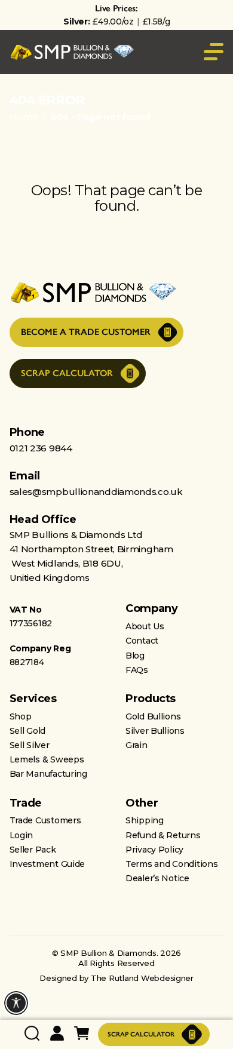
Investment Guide (47, 864)
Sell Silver (30, 745)
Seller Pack (33, 849)
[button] (11, 22)
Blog (135, 655)
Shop (21, 716)
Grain (136, 745)
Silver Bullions (155, 730)
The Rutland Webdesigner (142, 978)
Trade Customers (45, 820)
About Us (144, 626)
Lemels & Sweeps (47, 759)
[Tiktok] (116, 910)
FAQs (136, 670)
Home (24, 116)
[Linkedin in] (163, 910)
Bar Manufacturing (48, 773)
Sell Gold (27, 730)
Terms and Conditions (171, 864)
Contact (141, 640)
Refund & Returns (163, 835)
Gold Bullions (152, 716)
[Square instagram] (93, 910)
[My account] (57, 1034)
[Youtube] (69, 910)
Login (21, 835)
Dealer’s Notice (157, 878)
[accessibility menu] (16, 1003)
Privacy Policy (154, 849)
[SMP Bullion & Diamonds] (72, 52)
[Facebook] (140, 910)
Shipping (144, 820)
